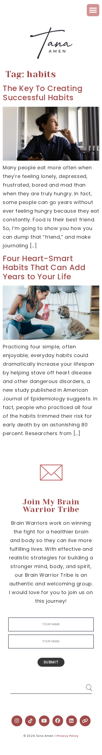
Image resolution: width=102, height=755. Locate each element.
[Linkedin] (71, 720)
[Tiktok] (30, 720)
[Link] (85, 720)
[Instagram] (16, 720)
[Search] (84, 686)
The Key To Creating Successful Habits (42, 93)
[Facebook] (57, 720)
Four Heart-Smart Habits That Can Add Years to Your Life (44, 267)
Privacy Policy (67, 736)
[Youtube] (44, 720)
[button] (93, 10)
